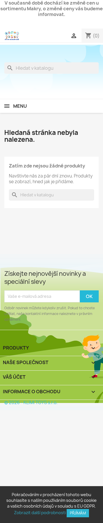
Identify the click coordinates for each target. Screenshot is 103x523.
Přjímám (78, 513)
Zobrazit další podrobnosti (40, 512)
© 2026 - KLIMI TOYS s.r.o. (31, 403)
